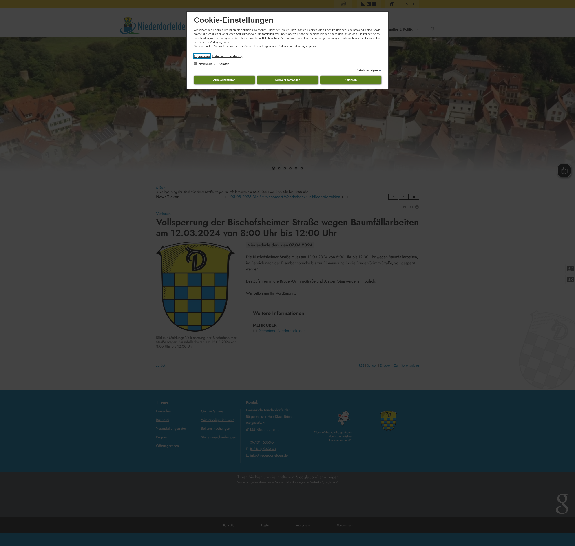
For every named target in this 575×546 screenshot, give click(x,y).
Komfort (223, 64)
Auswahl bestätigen (287, 80)
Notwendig (205, 64)
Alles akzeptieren (224, 80)
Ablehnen (351, 80)
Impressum (202, 56)
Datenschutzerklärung (227, 56)
